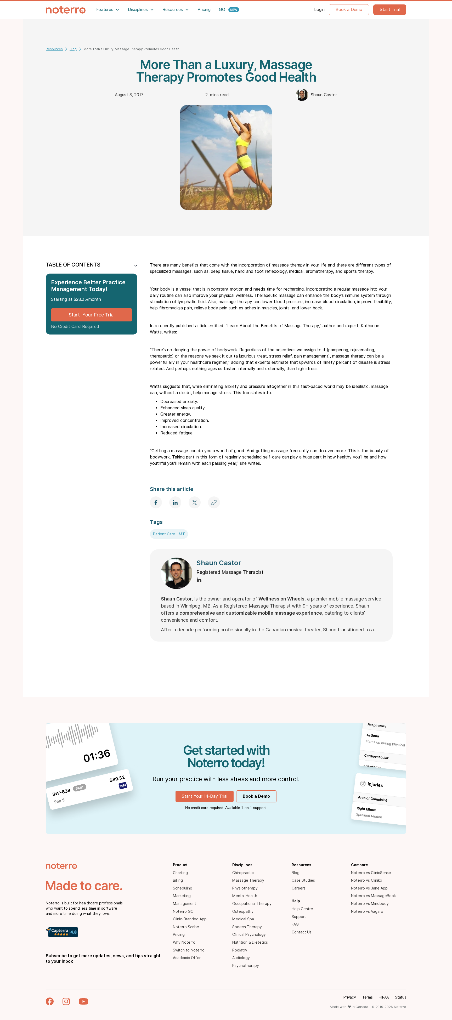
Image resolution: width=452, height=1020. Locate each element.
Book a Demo (349, 9)
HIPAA (384, 997)
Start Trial (390, 9)
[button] (108, 10)
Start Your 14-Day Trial (204, 796)
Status (400, 997)
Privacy (349, 997)
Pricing (204, 9)
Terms (367, 997)
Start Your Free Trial (92, 315)
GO (222, 9)
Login (319, 9)
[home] (66, 10)
